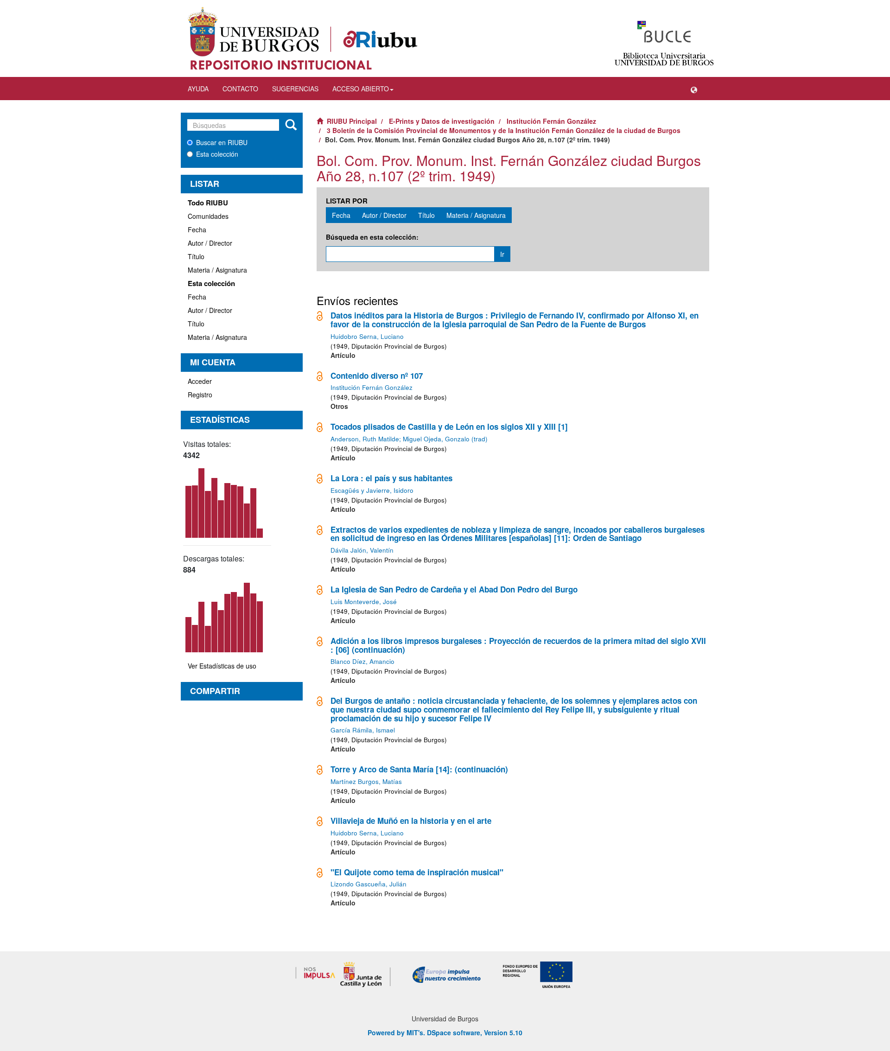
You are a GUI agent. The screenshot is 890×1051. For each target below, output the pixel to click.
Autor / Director (210, 243)
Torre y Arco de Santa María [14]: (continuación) (419, 769)
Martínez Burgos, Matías (366, 781)
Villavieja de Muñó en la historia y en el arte (411, 820)
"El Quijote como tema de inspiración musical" (417, 872)
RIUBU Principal (352, 121)
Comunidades (208, 216)
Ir (502, 254)
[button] (694, 88)
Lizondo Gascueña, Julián (369, 883)
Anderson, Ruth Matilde (365, 438)
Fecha (197, 229)
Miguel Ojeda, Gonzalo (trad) (445, 438)
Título (196, 256)
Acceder (200, 381)
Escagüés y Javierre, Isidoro (372, 490)
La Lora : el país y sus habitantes (391, 478)
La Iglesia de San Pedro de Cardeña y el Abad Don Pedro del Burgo (454, 589)
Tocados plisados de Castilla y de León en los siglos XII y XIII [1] (449, 426)
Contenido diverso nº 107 (377, 375)
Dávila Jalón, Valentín (362, 550)
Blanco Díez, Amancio (362, 661)
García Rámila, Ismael (363, 730)
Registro (200, 394)
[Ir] (291, 125)
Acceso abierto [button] (360, 88)
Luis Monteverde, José (364, 601)
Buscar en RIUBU (222, 142)
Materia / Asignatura (217, 269)
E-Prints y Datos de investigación (442, 121)
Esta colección (217, 154)
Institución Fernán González (551, 121)
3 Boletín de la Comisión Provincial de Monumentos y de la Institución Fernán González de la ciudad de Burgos (503, 130)
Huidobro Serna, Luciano (367, 336)
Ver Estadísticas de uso (222, 665)
